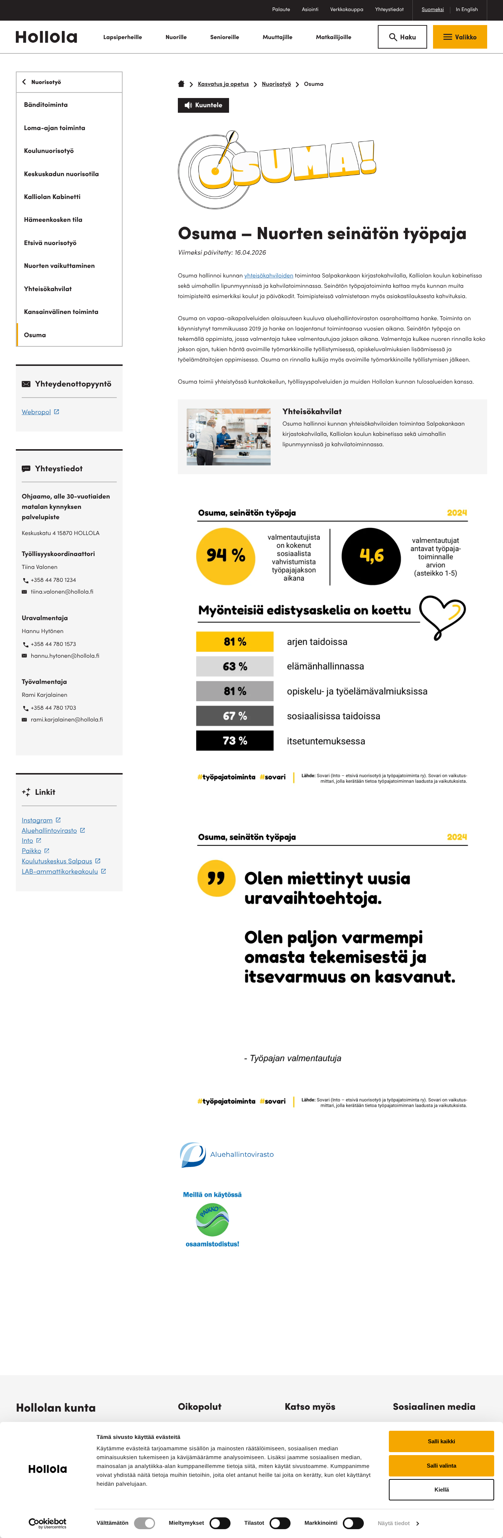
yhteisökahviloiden (269, 276)
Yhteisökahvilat (312, 413)
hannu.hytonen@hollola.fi (65, 657)
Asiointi (310, 10)
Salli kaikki (441, 1441)
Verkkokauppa (349, 14)
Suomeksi (433, 10)
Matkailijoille (334, 38)
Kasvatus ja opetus (223, 85)
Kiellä (442, 1489)
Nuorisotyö (276, 85)
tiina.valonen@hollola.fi (62, 592)
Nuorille (176, 38)
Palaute (284, 14)
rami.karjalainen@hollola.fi (67, 720)
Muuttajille (277, 38)
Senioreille (224, 38)
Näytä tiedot (394, 1523)
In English (467, 10)
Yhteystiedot (389, 10)
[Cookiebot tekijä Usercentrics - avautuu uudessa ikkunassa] (47, 1523)
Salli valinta (441, 1465)
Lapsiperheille (122, 38)
